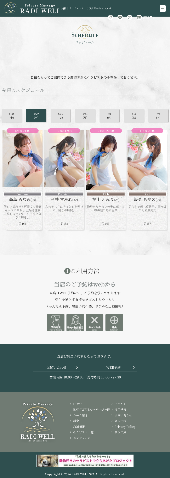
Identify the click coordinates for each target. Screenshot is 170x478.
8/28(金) (11, 115)
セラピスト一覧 (83, 432)
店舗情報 (79, 426)
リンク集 (120, 432)
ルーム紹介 (80, 415)
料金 (76, 421)
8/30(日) (60, 115)
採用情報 (120, 409)
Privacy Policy (125, 426)
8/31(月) (85, 115)
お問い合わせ (123, 415)
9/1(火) (109, 115)
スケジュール (82, 438)
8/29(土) (36, 115)
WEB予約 (149, 17)
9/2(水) (134, 115)
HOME (77, 404)
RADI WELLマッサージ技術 (91, 409)
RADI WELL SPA (83, 474)
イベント (120, 404)
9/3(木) (158, 115)
